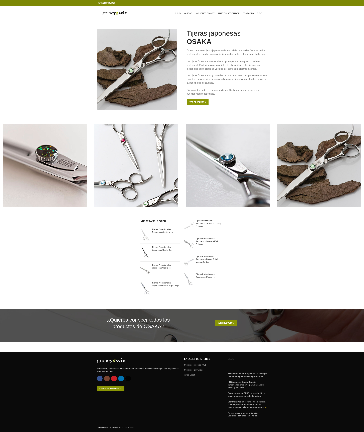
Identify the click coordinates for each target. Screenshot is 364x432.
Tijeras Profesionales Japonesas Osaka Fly (205, 275)
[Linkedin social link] (262, 3)
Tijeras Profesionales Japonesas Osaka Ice (161, 266)
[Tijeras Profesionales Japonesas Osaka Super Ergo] (145, 288)
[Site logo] (115, 13)
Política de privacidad (194, 370)
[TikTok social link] (265, 3)
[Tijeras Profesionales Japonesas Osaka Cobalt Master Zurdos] (189, 262)
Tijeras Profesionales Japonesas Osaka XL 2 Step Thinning (208, 223)
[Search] (266, 13)
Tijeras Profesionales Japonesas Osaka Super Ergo (165, 284)
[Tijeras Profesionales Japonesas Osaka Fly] (189, 279)
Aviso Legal (189, 375)
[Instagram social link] (255, 3)
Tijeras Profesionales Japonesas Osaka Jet (161, 248)
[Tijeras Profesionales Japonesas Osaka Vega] (145, 234)
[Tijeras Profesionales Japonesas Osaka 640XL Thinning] (189, 244)
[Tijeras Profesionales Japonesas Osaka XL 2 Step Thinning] (189, 226)
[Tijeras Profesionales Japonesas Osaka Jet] (145, 252)
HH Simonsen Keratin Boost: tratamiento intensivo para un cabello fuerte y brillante (246, 385)
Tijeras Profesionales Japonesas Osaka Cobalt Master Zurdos (207, 259)
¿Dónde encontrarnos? (110, 388)
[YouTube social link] (258, 3)
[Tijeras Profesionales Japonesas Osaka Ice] (145, 270)
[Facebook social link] (252, 3)
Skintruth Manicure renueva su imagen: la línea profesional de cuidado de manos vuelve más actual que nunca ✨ (247, 404)
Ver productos (198, 102)
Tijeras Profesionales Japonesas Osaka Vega (162, 230)
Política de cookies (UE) (195, 365)
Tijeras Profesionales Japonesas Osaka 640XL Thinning (207, 241)
